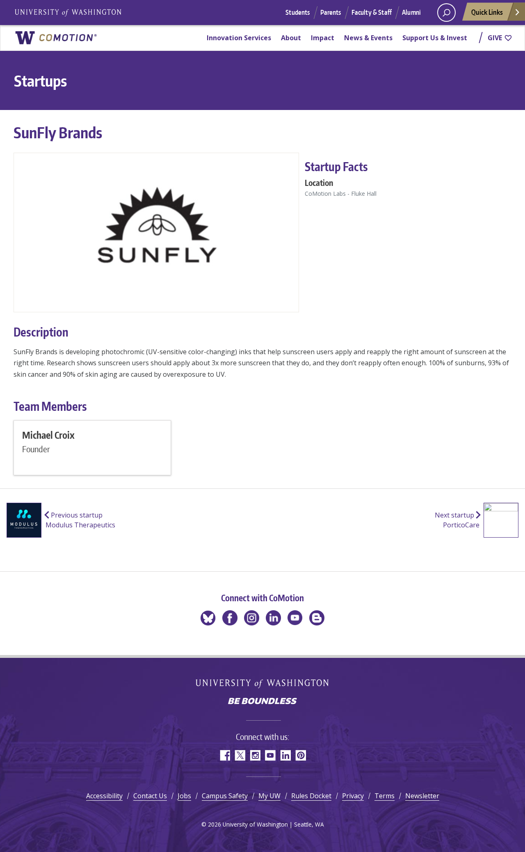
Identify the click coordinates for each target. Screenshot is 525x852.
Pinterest (300, 755)
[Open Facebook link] (229, 617)
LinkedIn (285, 755)
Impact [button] (322, 37)
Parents (330, 12)
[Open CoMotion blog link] (316, 617)
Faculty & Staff (372, 12)
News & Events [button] (368, 37)
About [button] (291, 37)
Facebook (224, 755)
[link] (56, 37)
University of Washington (262, 683)
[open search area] (446, 12)
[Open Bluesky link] (208, 617)
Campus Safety (225, 795)
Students (297, 12)
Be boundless (262, 702)
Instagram (254, 755)
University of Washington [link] (68, 12)
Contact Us (150, 795)
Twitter (239, 755)
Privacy (353, 795)
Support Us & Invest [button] (434, 37)
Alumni (411, 12)
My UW (269, 795)
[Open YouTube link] (295, 617)
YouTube (270, 755)
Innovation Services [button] (239, 37)
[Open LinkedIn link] (273, 617)
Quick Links (487, 11)
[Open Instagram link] (251, 617)
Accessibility (104, 795)
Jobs (184, 795)
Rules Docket (311, 795)
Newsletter (422, 795)
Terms (384, 795)
